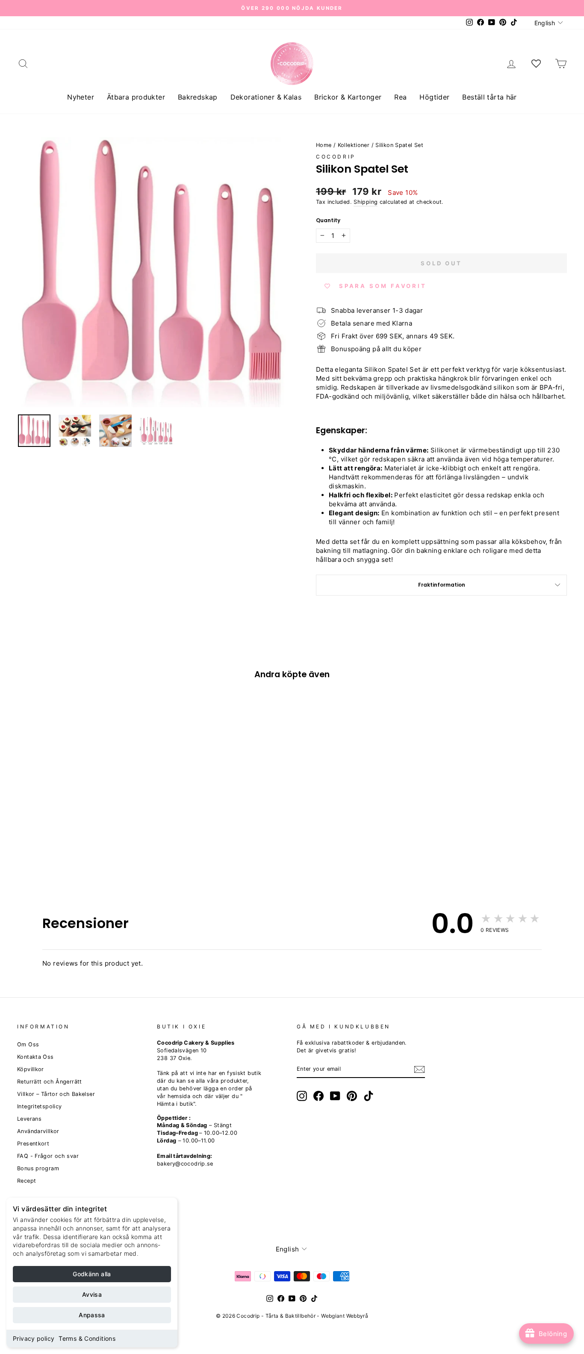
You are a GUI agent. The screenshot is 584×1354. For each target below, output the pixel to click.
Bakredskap (198, 97)
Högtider (434, 97)
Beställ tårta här (489, 97)
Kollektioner (354, 145)
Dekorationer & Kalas (266, 97)
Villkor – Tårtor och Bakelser (56, 1094)
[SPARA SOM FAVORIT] (27, 819)
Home (324, 145)
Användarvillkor (38, 1131)
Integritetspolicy (39, 1106)
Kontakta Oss (35, 1057)
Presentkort (33, 1143)
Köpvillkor (30, 1069)
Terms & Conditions (87, 1338)
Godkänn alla (92, 1274)
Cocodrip (336, 156)
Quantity (328, 220)
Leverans (29, 1119)
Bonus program (38, 1168)
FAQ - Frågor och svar (48, 1156)
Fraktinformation (441, 584)
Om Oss (28, 1044)
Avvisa (92, 1294)
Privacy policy (33, 1338)
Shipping (366, 202)
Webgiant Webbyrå (344, 1316)
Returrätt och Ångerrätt (49, 1081)
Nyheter (80, 97)
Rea (400, 97)
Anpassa (92, 1315)
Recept (26, 1181)
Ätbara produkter (136, 97)
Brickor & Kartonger (347, 97)
